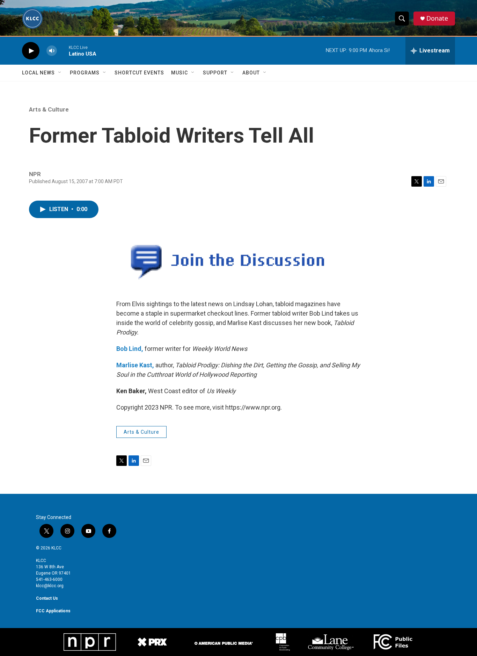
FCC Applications (53, 610)
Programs (85, 72)
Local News (38, 72)
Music (179, 72)
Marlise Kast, (135, 365)
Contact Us (47, 598)
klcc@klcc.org (50, 585)
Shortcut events (139, 72)
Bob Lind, (129, 348)
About (251, 72)
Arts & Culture (49, 109)
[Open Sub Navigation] (60, 72)
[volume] (52, 51)
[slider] (63, 50)
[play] (30, 51)
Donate (437, 18)
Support (215, 72)
